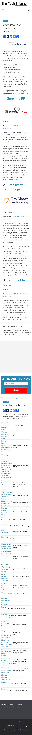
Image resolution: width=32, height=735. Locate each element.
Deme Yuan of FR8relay (19, 677)
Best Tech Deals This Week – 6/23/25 (21, 557)
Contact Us (15, 707)
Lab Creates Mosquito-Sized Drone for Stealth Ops (21, 577)
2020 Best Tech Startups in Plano (13, 326)
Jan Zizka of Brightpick (19, 519)
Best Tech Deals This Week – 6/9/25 (21, 643)
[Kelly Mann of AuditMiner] (6, 601)
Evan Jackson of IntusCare (20, 511)
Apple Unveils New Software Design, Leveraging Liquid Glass (21, 661)
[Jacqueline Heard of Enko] (16, 398)
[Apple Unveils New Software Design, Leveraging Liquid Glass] (6, 662)
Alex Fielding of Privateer (20, 425)
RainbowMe (16, 280)
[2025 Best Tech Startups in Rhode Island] (3, 684)
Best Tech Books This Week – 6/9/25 (21, 633)
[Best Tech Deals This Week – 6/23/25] (6, 558)
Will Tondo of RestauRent (20, 624)
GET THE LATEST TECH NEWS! (16, 378)
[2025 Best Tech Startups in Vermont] (6, 532)
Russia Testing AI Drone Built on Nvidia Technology (21, 503)
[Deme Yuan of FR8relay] (6, 677)
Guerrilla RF (16, 98)
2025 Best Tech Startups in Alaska (17, 594)
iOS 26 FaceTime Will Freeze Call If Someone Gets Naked (21, 494)
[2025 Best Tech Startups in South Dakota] (4, 617)
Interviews (5, 401)
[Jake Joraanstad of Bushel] (6, 435)
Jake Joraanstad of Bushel (20, 435)
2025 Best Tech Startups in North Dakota (17, 609)
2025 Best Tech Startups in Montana (17, 690)
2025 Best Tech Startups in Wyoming (19, 526)
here (26, 93)
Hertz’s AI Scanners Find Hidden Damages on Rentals (21, 586)
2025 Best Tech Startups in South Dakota (18, 616)
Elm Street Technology (13, 187)
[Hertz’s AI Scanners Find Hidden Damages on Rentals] (6, 587)
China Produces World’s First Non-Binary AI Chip (21, 669)
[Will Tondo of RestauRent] (6, 625)
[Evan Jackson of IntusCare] (6, 511)
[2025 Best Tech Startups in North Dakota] (3, 609)
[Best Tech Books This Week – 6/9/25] (6, 634)
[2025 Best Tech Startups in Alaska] (4, 594)
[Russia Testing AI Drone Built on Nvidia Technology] (6, 503)
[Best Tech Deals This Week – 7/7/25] (6, 466)
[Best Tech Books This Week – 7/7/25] (6, 446)
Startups (5, 20)
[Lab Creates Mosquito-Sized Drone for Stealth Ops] (6, 577)
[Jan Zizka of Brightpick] (6, 520)
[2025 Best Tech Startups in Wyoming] (4, 526)
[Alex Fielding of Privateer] (6, 426)
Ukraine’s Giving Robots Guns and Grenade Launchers (19, 652)
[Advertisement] (16, 357)
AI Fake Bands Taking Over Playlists (20, 569)
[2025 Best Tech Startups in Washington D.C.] (4, 539)
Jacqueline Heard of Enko (14, 405)
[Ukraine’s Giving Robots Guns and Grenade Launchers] (6, 653)
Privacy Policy (18, 704)
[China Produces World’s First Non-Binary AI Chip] (6, 670)
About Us (3, 704)
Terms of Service (5, 707)
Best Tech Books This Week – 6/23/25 (21, 546)
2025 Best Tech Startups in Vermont (20, 532)
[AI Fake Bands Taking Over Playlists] (6, 569)
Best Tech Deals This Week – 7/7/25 (21, 466)
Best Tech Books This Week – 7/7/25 (21, 446)
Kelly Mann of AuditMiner (20, 601)
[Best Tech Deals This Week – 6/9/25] (6, 643)
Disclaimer (10, 704)
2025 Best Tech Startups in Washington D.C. (17, 539)
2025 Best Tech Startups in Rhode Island (17, 684)
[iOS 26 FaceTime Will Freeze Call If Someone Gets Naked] (6, 495)
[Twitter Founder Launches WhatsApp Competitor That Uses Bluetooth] (6, 485)
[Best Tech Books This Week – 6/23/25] (6, 547)
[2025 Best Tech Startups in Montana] (3, 690)
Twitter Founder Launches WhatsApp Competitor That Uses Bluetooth (20, 484)
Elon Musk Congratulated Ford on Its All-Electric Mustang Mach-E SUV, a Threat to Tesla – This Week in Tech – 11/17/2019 (16, 332)
